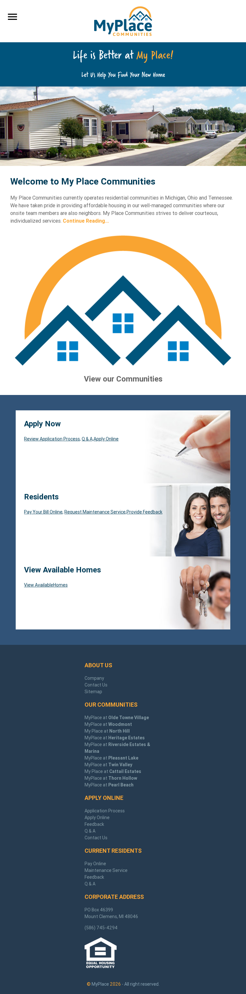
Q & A (90, 831)
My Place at (107, 731)
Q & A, (88, 439)
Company (94, 678)
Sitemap (93, 691)
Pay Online (95, 864)
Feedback (94, 824)
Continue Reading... (86, 221)
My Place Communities (123, 21)
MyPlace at (117, 717)
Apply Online (106, 439)
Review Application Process (52, 439)
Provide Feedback (144, 512)
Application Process (105, 811)
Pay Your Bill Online (43, 512)
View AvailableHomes (46, 585)
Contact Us (96, 685)
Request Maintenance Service (95, 512)
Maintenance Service (106, 870)
